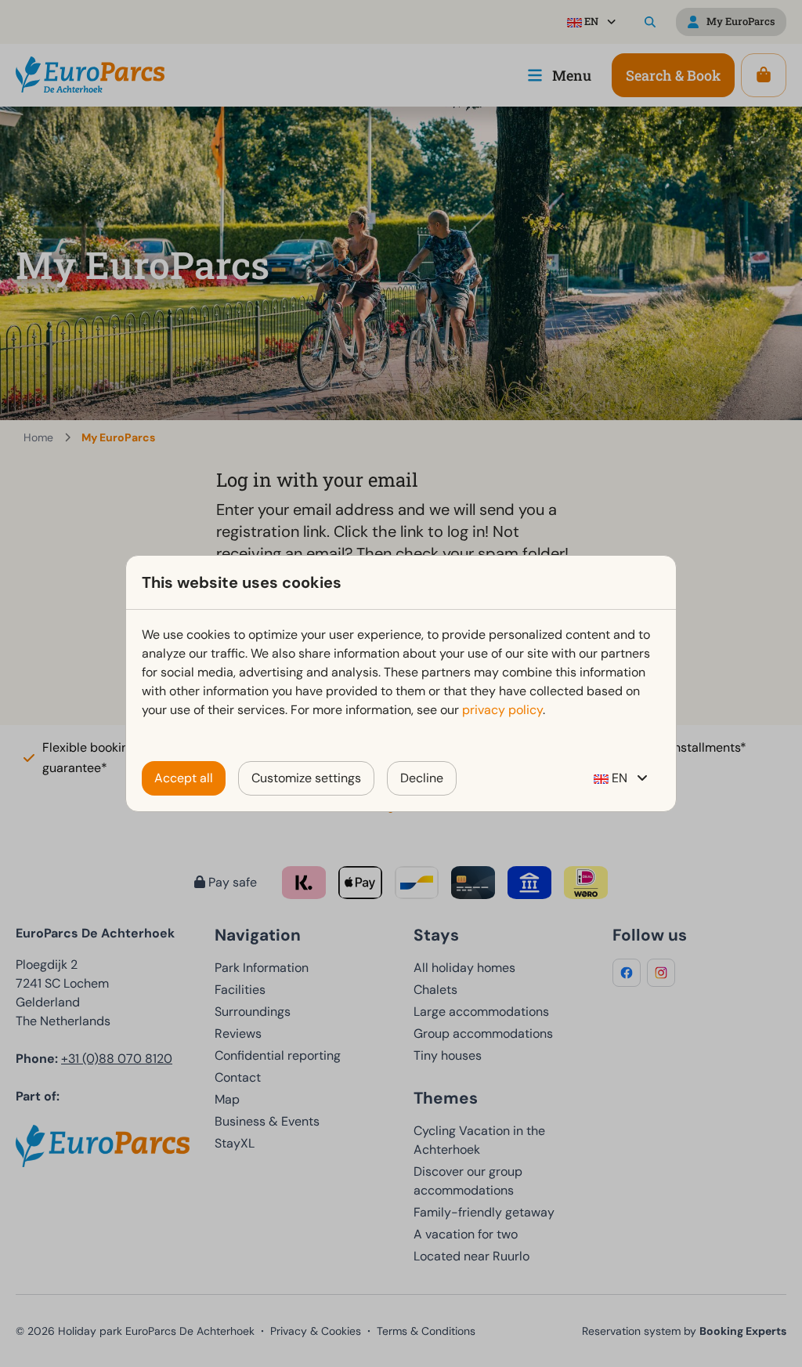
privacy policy (502, 710)
